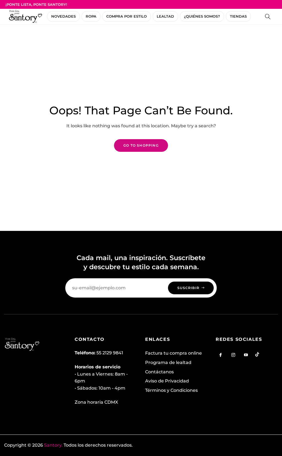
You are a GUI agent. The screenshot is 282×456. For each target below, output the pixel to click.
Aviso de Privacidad (167, 381)
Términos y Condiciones (171, 390)
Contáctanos (159, 371)
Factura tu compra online (173, 353)
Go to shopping (141, 145)
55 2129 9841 (109, 352)
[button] (268, 16)
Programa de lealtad (168, 362)
